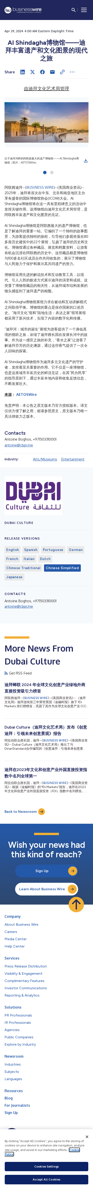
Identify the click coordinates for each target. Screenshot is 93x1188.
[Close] (87, 1137)
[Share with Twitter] (32, 72)
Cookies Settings (46, 1166)
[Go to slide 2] (51, 173)
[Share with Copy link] (62, 72)
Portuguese (53, 550)
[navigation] (83, 10)
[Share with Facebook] (42, 72)
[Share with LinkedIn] (22, 72)
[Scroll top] (76, 904)
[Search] (74, 10)
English (12, 550)
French (12, 559)
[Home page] (23, 10)
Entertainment (72, 459)
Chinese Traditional (23, 568)
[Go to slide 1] (44, 173)
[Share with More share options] (72, 72)
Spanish (30, 550)
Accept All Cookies (46, 1179)
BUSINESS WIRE (40, 187)
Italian (29, 559)
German (76, 550)
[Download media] (85, 160)
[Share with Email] (52, 72)
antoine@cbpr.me (19, 445)
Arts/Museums (45, 459)
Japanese (14, 577)
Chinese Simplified (62, 568)
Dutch (45, 559)
